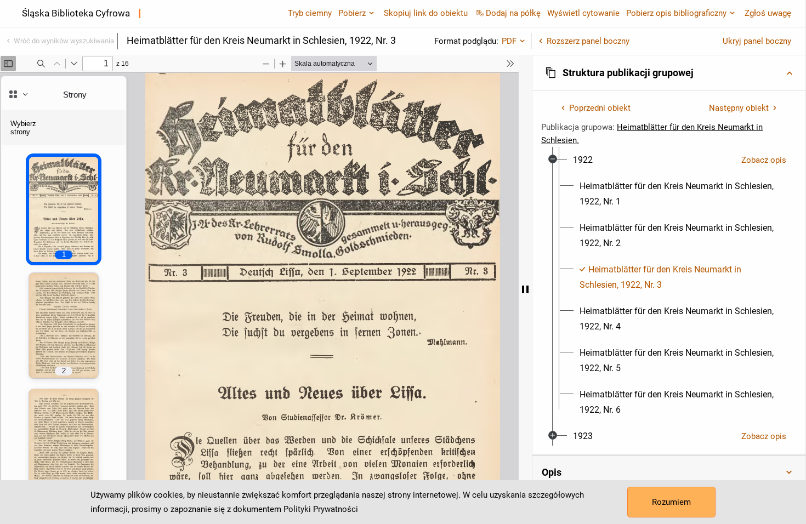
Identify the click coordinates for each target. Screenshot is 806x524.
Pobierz (352, 13)
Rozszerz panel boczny (588, 41)
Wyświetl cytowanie (583, 13)
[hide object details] (525, 289)
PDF (509, 41)
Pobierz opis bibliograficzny (676, 13)
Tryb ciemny (310, 13)
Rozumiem (671, 502)
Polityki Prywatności (320, 509)
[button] (668, 72)
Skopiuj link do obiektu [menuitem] (426, 13)
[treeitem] (669, 285)
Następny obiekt (739, 108)
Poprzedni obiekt (600, 108)
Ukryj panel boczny (757, 41)
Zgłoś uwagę (768, 13)
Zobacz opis (763, 160)
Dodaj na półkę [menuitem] (513, 13)
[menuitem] (582, 160)
